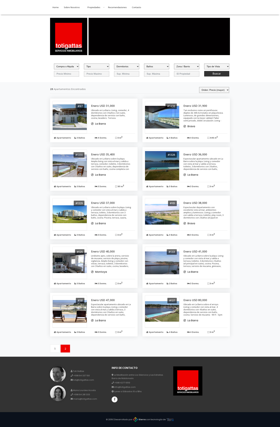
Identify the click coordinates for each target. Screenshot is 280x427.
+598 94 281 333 (81, 394)
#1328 (171, 155)
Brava (191, 126)
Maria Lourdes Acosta (84, 390)
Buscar (217, 73)
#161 (172, 203)
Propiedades (93, 7)
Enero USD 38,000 (195, 203)
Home (55, 7)
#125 (80, 252)
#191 (80, 300)
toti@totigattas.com (83, 379)
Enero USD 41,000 (195, 251)
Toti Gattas (78, 371)
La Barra (100, 123)
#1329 (79, 203)
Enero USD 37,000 (103, 203)
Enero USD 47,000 (103, 300)
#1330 (79, 155)
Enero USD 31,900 (195, 106)
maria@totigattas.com (85, 398)
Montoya (100, 271)
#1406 (171, 106)
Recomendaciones (117, 7)
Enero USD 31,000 (103, 106)
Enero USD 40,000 (103, 251)
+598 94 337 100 (81, 375)
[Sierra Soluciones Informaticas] (170, 419)
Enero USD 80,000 (195, 300)
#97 (80, 106)
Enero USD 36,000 (195, 154)
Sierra (142, 419)
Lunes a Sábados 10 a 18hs (128, 391)
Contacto (136, 7)
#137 (172, 300)
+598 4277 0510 (122, 382)
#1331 (171, 252)
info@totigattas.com (125, 387)
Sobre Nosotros (72, 7)
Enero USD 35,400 (103, 154)
